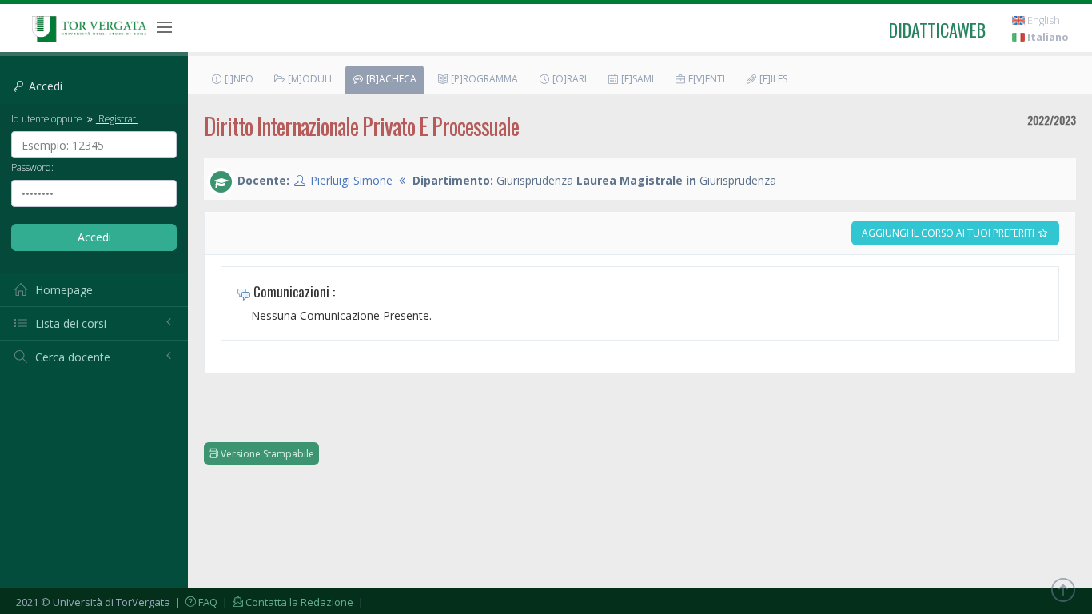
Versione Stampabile (266, 453)
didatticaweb (937, 29)
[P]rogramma (483, 79)
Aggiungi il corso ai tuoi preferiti (949, 233)
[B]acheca (390, 79)
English (1042, 20)
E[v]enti (705, 79)
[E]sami (636, 79)
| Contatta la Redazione (286, 602)
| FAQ (195, 602)
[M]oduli (308, 79)
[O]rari (568, 79)
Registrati (117, 118)
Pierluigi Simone (351, 180)
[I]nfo (237, 79)
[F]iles (772, 79)
